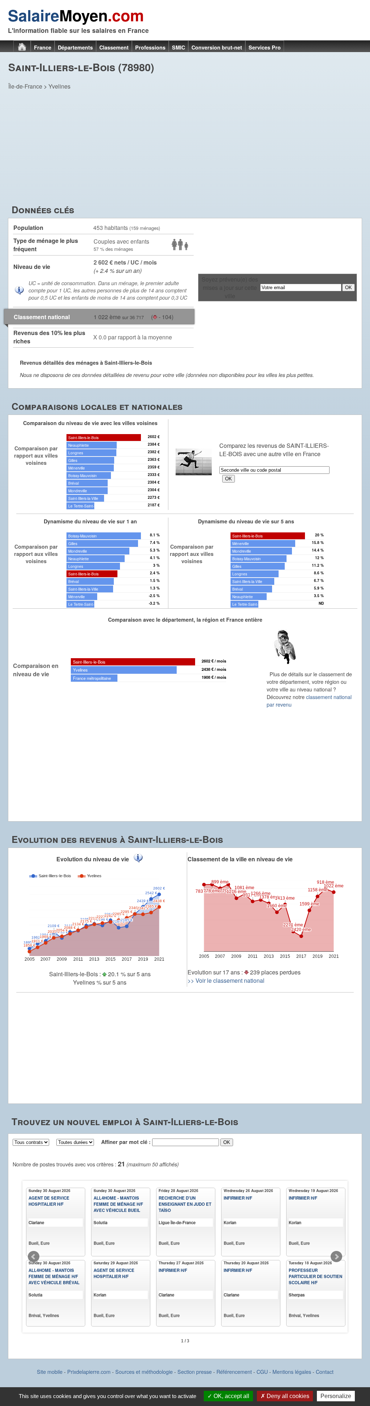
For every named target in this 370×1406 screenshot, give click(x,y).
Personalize (335, 1396)
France (42, 47)
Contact (325, 1371)
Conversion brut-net (217, 47)
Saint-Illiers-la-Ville (83, 498)
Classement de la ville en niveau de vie (240, 859)
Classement (114, 47)
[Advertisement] (185, 148)
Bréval (73, 483)
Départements (75, 47)
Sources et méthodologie (144, 1371)
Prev (33, 1257)
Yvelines (59, 86)
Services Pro (265, 47)
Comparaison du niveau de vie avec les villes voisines (90, 422)
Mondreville (77, 490)
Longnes (75, 452)
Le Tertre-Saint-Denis (85, 506)
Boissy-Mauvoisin (82, 475)
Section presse (194, 1371)
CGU (262, 1371)
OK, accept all (230, 1396)
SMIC (178, 47)
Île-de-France (25, 86)
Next (336, 1257)
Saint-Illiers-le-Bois (83, 437)
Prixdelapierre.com (89, 1371)
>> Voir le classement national (226, 980)
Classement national (42, 317)
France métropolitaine (92, 678)
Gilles (72, 460)
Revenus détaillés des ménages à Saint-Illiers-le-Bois (86, 362)
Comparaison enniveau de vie (36, 669)
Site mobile (50, 1371)
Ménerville (76, 468)
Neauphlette (78, 445)
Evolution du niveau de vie (92, 859)
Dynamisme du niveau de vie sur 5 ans (246, 521)
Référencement (234, 1371)
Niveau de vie (31, 266)
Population (28, 227)
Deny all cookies (287, 1396)
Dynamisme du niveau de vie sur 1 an (90, 521)
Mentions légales (291, 1371)
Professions (150, 47)
